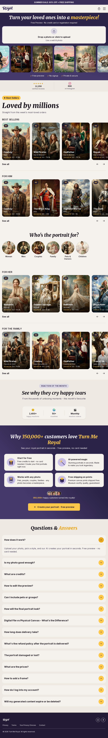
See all (5, 164)
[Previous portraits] (97, 164)
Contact (42, 725)
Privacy (5, 725)
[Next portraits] (104, 164)
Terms (13, 725)
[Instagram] (98, 720)
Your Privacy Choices (28, 725)
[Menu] (104, 8)
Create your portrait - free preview (55, 507)
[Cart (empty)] (99, 9)
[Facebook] (103, 720)
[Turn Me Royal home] (7, 9)
